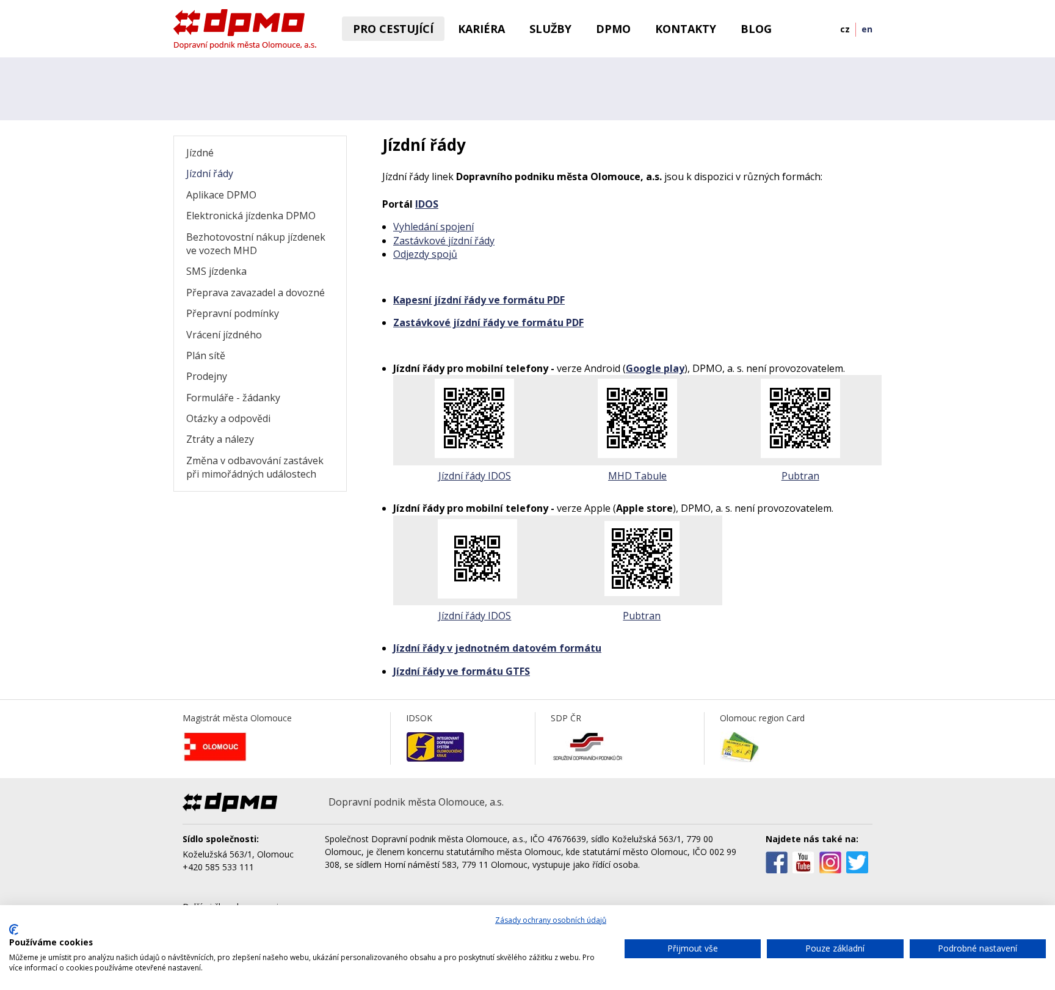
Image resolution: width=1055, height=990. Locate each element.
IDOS (426, 204)
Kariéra (481, 28)
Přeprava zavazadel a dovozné (255, 292)
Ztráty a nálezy (220, 439)
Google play (655, 368)
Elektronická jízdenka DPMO (251, 215)
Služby (550, 28)
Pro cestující (393, 28)
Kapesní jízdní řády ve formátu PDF (479, 300)
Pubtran (800, 475)
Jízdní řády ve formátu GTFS (461, 671)
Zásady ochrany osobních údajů (550, 920)
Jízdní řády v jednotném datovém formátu (497, 648)
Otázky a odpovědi (228, 418)
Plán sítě (205, 355)
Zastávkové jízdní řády (444, 240)
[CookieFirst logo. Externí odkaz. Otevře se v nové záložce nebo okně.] (13, 929)
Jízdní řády (209, 173)
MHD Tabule (637, 475)
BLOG (756, 28)
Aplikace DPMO (221, 195)
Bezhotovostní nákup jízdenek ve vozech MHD (255, 243)
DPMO (613, 28)
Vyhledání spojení (433, 226)
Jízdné (200, 152)
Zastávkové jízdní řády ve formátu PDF (488, 322)
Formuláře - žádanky (233, 397)
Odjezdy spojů (425, 254)
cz (845, 29)
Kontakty (685, 28)
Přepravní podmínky (232, 313)
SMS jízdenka (216, 271)
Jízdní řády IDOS (474, 475)
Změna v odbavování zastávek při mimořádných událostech (255, 467)
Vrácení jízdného (224, 334)
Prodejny (206, 376)
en (866, 29)
